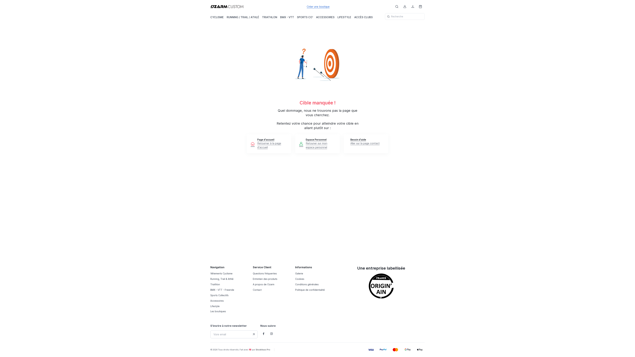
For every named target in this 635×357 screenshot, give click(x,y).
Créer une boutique (318, 6)
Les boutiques (218, 311)
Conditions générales (307, 284)
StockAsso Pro (263, 349)
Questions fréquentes (265, 273)
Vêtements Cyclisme (221, 273)
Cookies (299, 279)
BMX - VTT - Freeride (222, 289)
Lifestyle (215, 306)
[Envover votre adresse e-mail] (253, 334)
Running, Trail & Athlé (221, 279)
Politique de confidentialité (310, 289)
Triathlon (215, 284)
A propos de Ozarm (263, 284)
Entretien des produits (265, 279)
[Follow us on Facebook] (263, 333)
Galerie (299, 273)
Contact (257, 289)
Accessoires (217, 300)
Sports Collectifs (219, 295)
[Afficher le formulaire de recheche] (397, 7)
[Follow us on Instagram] (271, 333)
